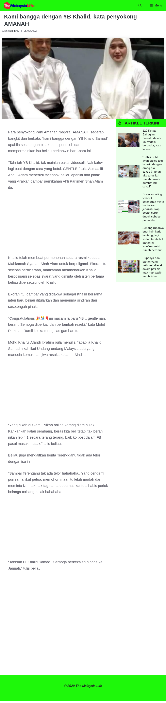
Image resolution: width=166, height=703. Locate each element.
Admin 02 (13, 30)
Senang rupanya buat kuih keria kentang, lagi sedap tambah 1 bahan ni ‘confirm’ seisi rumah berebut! (153, 239)
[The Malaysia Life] (19, 5)
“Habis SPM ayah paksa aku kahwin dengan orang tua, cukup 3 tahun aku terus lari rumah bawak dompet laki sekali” (153, 171)
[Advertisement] (58, 224)
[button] (140, 5)
